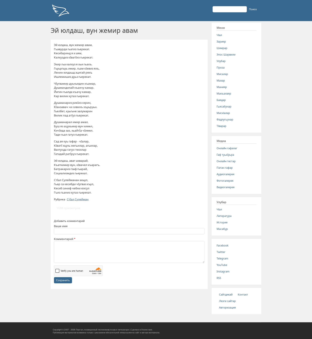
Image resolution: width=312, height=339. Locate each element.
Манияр (222, 87)
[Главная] (60, 10)
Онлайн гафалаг (227, 148)
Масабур (222, 229)
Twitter (221, 252)
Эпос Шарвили (226, 54)
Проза (221, 67)
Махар (221, 80)
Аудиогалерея (225, 174)
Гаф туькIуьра (225, 155)
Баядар (221, 100)
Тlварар (221, 126)
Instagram (223, 271)
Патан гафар (225, 168)
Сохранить (63, 280)
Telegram (222, 258)
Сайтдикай (226, 294)
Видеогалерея (225, 187)
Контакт (243, 294)
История (222, 222)
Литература (224, 216)
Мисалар (222, 74)
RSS (219, 278)
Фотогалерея (225, 180)
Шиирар (222, 48)
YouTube (222, 265)
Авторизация (227, 307)
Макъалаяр (224, 93)
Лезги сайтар (227, 301)
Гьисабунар (224, 106)
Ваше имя (61, 226)
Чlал (219, 35)
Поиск (253, 9)
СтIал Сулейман (78, 199)
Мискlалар (223, 113)
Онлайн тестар (226, 161)
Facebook (222, 245)
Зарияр (221, 41)
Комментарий (63, 239)
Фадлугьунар (225, 119)
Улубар (221, 61)
